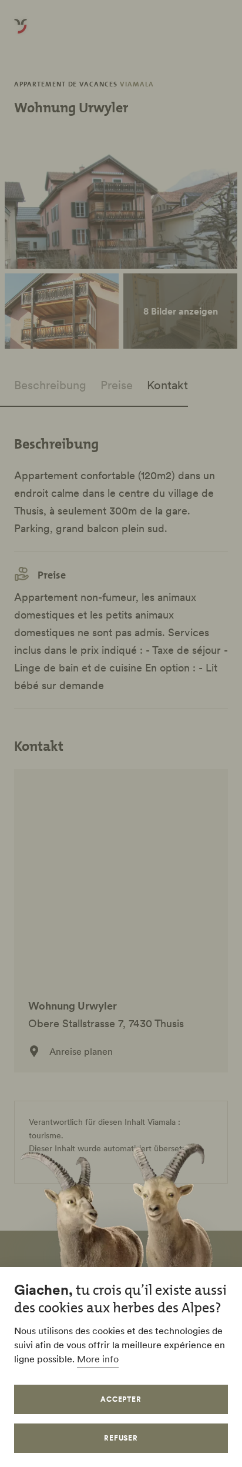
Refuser (121, 1437)
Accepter (121, 1399)
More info (98, 1359)
